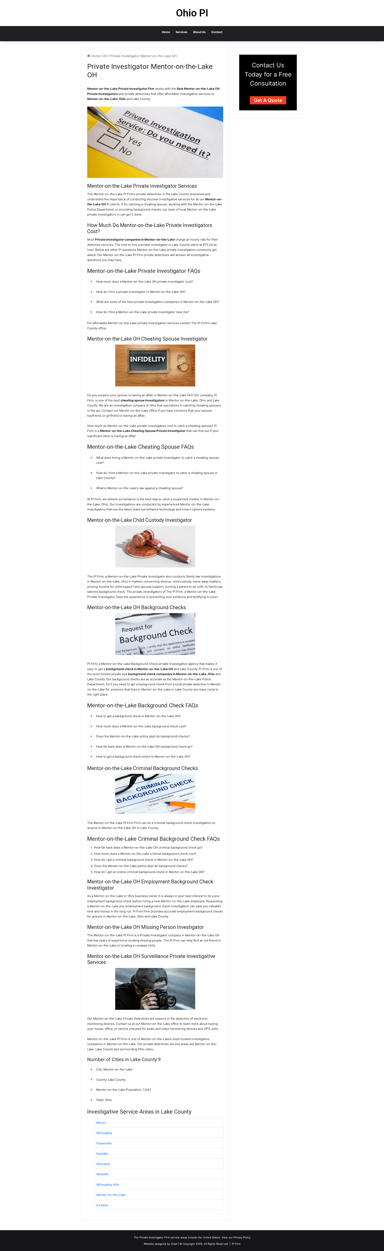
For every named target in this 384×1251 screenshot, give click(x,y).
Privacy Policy (242, 1237)
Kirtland (102, 1205)
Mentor (101, 1123)
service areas (179, 1237)
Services (181, 32)
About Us (199, 32)
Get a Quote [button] (268, 100)
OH (105, 56)
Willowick (103, 1164)
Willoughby (104, 1133)
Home (166, 32)
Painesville (104, 1143)
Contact (216, 32)
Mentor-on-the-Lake (110, 1195)
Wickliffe (102, 1174)
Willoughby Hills (107, 1184)
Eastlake (102, 1153)
